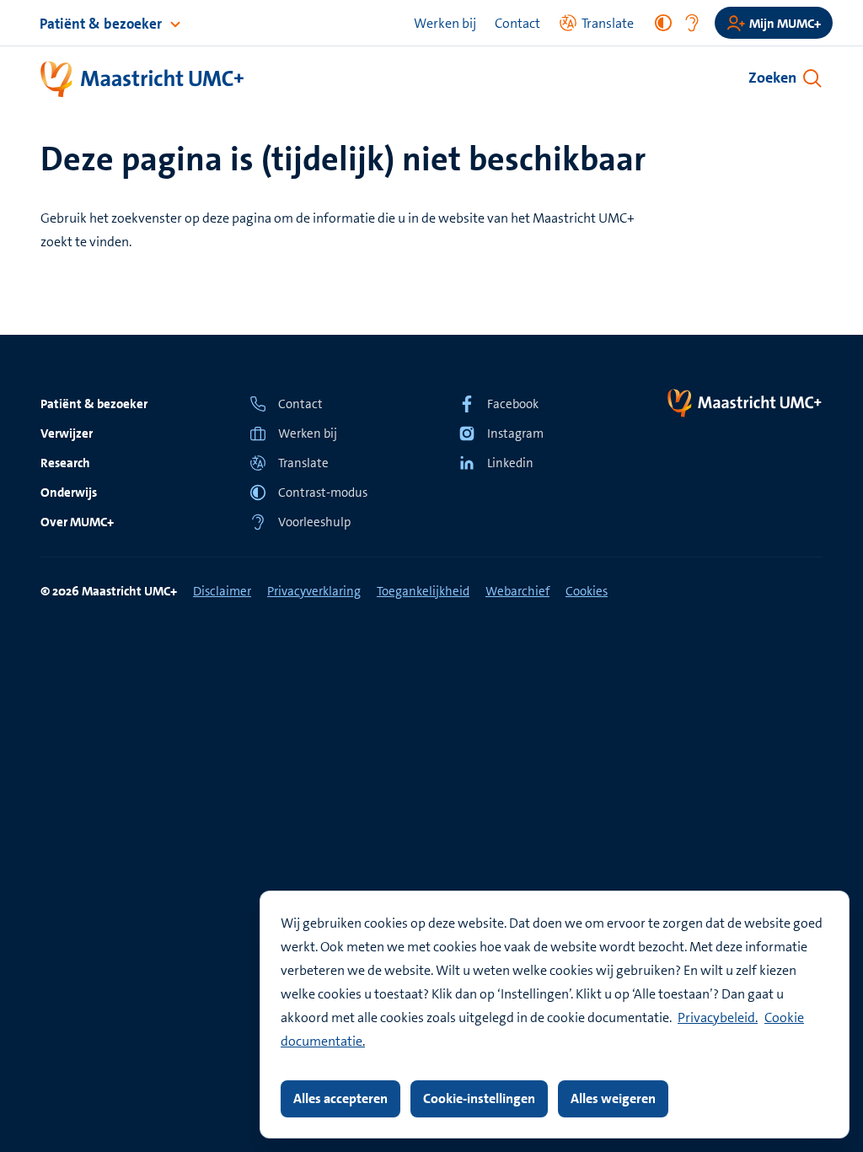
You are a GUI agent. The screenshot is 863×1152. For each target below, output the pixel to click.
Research (65, 463)
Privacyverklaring (314, 591)
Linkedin (510, 463)
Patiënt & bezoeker (102, 23)
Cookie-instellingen (479, 1098)
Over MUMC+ (77, 522)
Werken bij (445, 23)
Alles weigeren (613, 1098)
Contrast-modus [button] (322, 492)
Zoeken (772, 77)
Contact (517, 23)
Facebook (513, 404)
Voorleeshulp (314, 522)
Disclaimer (222, 591)
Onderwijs (68, 492)
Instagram (515, 433)
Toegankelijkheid (423, 591)
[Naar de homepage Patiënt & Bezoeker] (142, 79)
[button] (327, 462)
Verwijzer (66, 433)
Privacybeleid (716, 1017)
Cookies (587, 591)
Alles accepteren (340, 1098)
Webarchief (517, 591)
